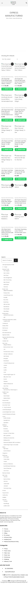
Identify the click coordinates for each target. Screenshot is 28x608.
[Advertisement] (14, 34)
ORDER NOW (8, 89)
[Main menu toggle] (2, 3)
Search (3, 257)
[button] (26, 3)
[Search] (16, 260)
